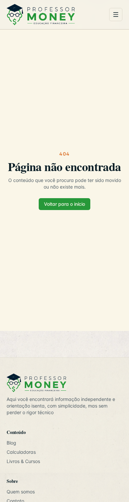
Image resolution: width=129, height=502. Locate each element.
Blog (11, 443)
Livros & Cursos (23, 461)
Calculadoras (21, 452)
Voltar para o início (64, 204)
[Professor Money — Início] (55, 14)
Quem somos (21, 491)
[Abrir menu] (115, 14)
